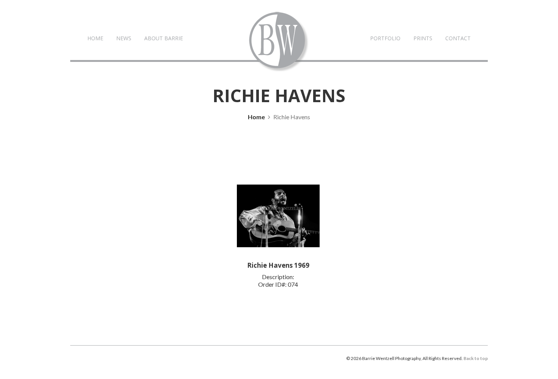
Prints (422, 38)
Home (95, 38)
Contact (458, 38)
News (123, 38)
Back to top (475, 358)
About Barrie (163, 38)
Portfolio (385, 38)
